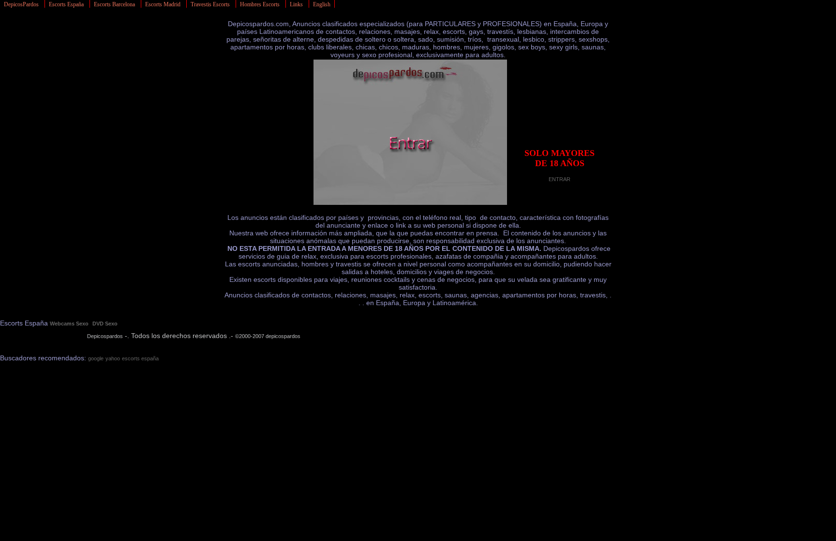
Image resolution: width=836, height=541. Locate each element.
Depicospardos (105, 336)
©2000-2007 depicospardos (267, 336)
